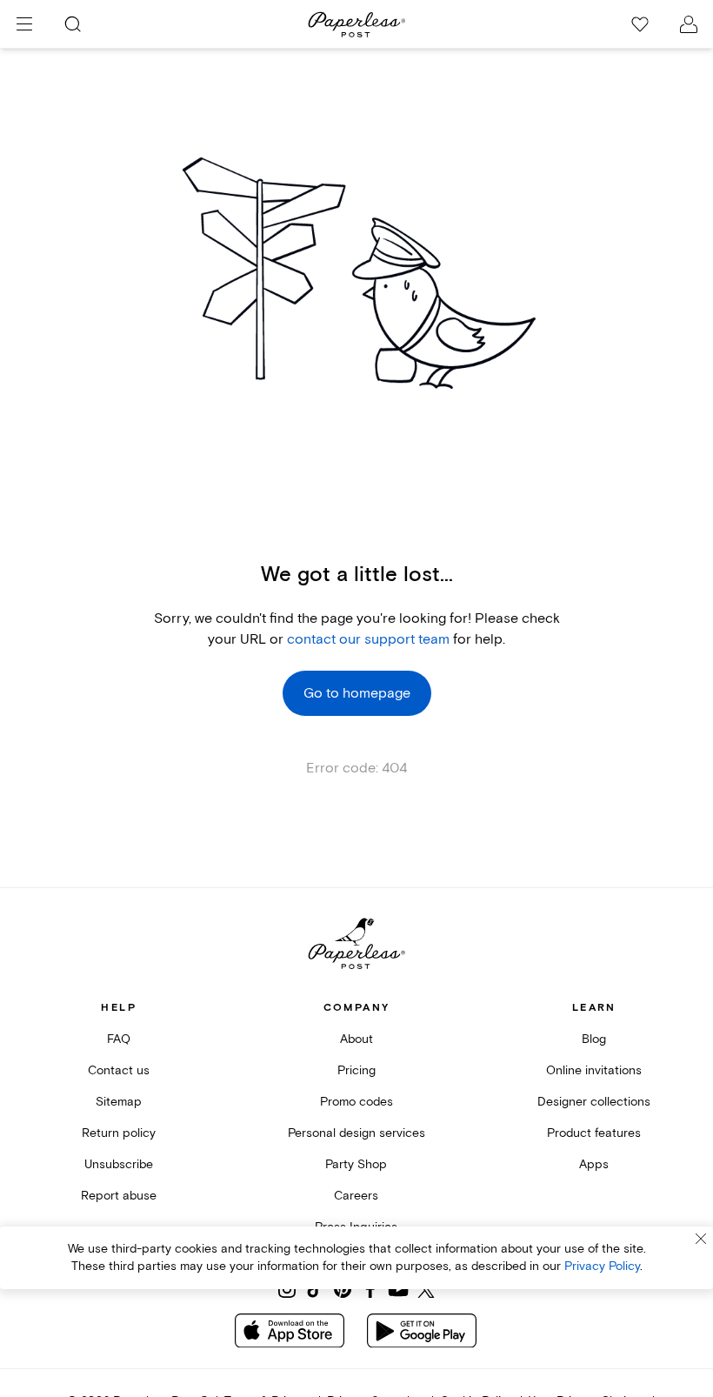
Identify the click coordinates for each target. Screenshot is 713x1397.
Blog (594, 1039)
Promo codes (356, 1101)
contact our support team (368, 639)
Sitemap (119, 1101)
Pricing (356, 1070)
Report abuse (119, 1195)
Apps (594, 1164)
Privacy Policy (602, 1266)
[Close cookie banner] (700, 1238)
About (356, 1039)
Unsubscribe (118, 1164)
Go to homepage (356, 693)
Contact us (119, 1070)
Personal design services (356, 1133)
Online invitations (594, 1070)
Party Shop (356, 1164)
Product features (594, 1133)
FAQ (118, 1039)
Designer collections (593, 1101)
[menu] (24, 24)
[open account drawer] (688, 24)
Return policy (119, 1133)
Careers (356, 1195)
